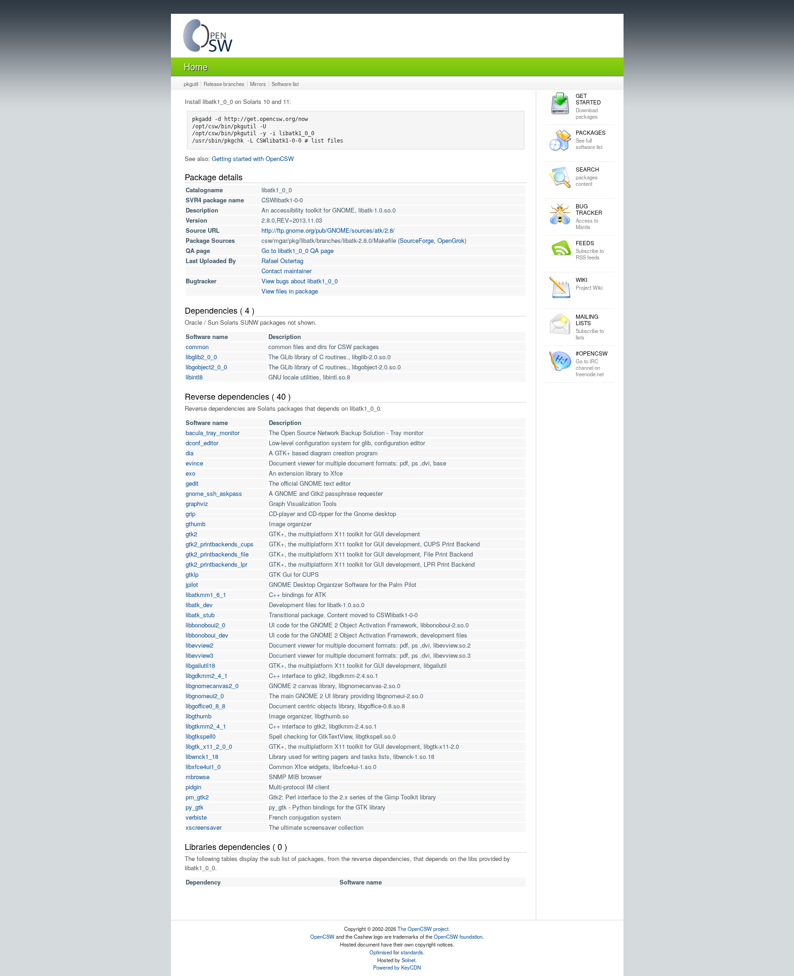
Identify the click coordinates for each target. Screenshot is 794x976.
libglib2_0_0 (201, 356)
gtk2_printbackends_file (217, 554)
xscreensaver (203, 827)
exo (190, 473)
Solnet (408, 960)
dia (189, 452)
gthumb (195, 523)
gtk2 (191, 533)
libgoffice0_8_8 (205, 705)
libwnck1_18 (202, 756)
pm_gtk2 (197, 796)
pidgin (193, 786)
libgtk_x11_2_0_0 (209, 746)
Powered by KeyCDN (397, 967)
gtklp (192, 574)
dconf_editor (202, 442)
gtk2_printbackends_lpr (216, 564)
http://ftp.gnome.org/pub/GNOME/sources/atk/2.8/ (328, 230)
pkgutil (191, 83)
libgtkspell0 (201, 736)
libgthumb (198, 716)
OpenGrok (451, 240)
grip (190, 513)
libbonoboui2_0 (205, 624)
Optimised (380, 952)
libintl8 (194, 377)
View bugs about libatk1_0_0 (299, 280)
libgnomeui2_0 (205, 695)
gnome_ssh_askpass (214, 493)
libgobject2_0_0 (206, 366)
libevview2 (199, 645)
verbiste (196, 817)
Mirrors (258, 83)
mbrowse (198, 776)
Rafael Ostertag (282, 260)
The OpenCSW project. (423, 928)
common (197, 346)
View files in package (289, 291)
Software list (285, 83)
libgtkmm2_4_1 (206, 726)
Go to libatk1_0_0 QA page (297, 250)
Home (196, 66)
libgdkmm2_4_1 (206, 675)
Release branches (224, 83)
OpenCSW (322, 936)
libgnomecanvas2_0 (212, 685)
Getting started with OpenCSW (253, 158)
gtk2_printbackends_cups (220, 544)
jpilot (192, 584)
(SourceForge (416, 240)
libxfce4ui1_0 (203, 766)
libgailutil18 (200, 665)
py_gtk (195, 807)
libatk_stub (200, 614)
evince (194, 463)
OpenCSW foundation (458, 936)
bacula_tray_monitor (212, 432)
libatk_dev (199, 604)
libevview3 (199, 655)
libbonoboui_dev (207, 635)
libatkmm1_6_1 (206, 594)
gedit (192, 483)
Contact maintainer (286, 270)
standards (412, 952)
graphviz (197, 503)
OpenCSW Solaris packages (208, 37)
